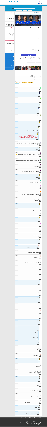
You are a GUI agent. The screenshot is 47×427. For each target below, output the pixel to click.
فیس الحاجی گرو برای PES (32, 57)
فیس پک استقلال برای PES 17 (29, 58)
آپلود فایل (40, 417)
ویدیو (13, 69)
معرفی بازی (13, 66)
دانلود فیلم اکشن (21, 417)
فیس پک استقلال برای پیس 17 (32, 59)
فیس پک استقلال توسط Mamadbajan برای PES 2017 (36, 60)
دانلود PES (13, 64)
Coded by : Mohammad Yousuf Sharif (9, 426)
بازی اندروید (13, 61)
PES (13, 55)
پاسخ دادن (39, 96)
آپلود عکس (37, 417)
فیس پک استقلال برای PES (35, 58)
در (10, 41)
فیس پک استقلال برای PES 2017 (23, 58)
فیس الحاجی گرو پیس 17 (21, 57)
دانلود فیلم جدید (33, 417)
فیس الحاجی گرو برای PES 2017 (26, 57)
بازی (13, 60)
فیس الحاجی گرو (37, 57)
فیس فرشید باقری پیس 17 (20, 60)
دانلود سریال (30, 417)
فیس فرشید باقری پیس (25, 60)
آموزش (13, 57)
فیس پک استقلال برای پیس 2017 (26, 59)
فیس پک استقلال (39, 58)
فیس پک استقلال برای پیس (38, 59)
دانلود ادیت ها (12, 65)
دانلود (35, 41)
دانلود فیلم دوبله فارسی (26, 417)
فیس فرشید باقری (29, 60)
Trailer (13, 56)
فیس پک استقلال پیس (21, 59)
